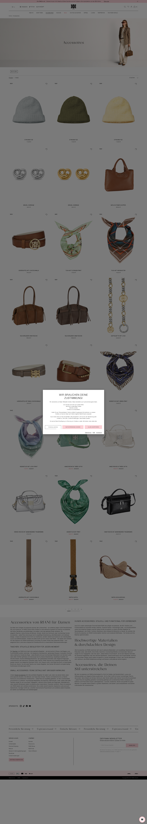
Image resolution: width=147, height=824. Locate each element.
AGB (94, 432)
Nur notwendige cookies (73, 427)
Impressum (99, 432)
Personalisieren (53, 427)
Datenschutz (88, 432)
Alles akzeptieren (93, 427)
